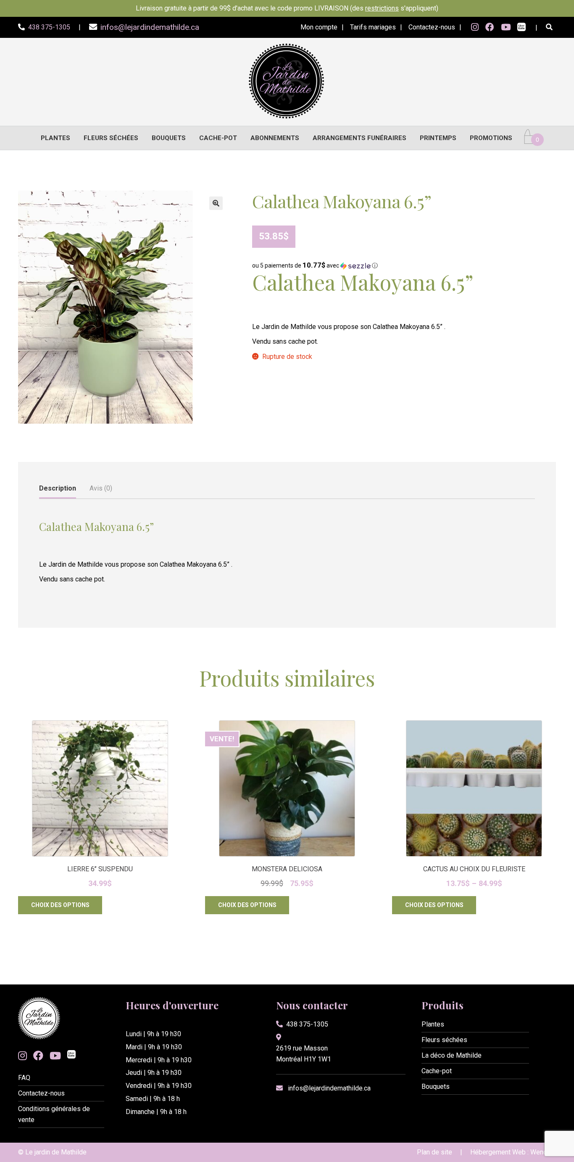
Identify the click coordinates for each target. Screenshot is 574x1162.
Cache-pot (218, 138)
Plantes (55, 138)
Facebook (490, 27)
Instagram (475, 27)
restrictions (382, 8)
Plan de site (434, 1152)
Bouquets (169, 138)
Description (57, 488)
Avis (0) (101, 488)
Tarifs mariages (373, 27)
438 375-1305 (307, 1024)
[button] (216, 203)
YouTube (506, 27)
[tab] (57, 489)
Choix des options (60, 905)
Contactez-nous (431, 27)
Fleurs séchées (111, 138)
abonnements (274, 138)
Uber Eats (521, 28)
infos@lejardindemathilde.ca (329, 1088)
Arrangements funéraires (359, 138)
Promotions (491, 138)
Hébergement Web (498, 1152)
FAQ (24, 1078)
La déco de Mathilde (451, 1055)
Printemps (438, 138)
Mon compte (318, 27)
